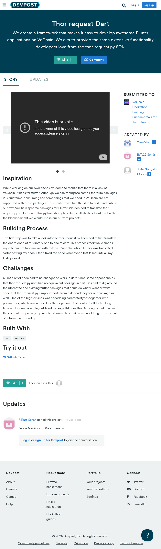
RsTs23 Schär (146, 154)
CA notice (81, 543)
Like (67, 60)
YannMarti (144, 142)
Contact (11, 497)
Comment (96, 60)
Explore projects (57, 494)
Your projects (96, 482)
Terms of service (131, 543)
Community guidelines (33, 543)
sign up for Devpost (49, 440)
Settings (92, 497)
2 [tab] (63, 171)
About (10, 482)
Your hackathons (98, 489)
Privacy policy (104, 543)
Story (11, 79)
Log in (135, 5)
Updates (39, 79)
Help (9, 504)
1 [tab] (57, 171)
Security (61, 543)
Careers (11, 489)
